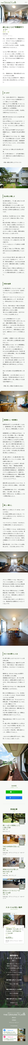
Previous (1, 927)
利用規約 (14, 1020)
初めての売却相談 (14, 993)
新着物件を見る (14, 1002)
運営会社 (14, 1017)
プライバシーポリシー (14, 1022)
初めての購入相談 (14, 983)
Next (26, 927)
